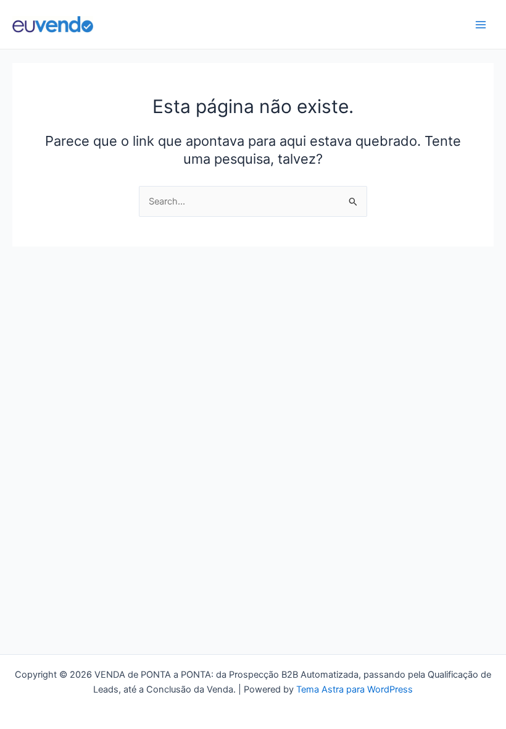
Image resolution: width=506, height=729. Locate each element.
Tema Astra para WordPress (354, 689)
